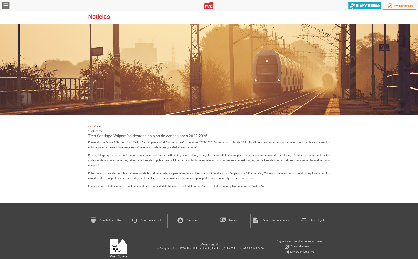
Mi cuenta (193, 220)
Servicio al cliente (151, 220)
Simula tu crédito (110, 220)
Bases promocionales (275, 220)
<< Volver (95, 126)
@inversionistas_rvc (301, 251)
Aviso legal (317, 220)
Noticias (234, 220)
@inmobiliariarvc (299, 246)
